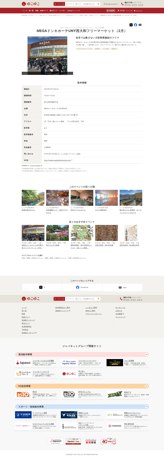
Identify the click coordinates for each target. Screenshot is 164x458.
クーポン (62, 10)
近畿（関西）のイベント (57, 15)
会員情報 (111, 10)
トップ (25, 10)
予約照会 (126, 10)
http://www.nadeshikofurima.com (57, 160)
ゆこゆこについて (111, 4)
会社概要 (119, 314)
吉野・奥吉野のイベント (77, 258)
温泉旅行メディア (73, 10)
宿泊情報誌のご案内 (62, 307)
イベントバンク (35, 165)
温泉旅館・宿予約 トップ (30, 15)
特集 (37, 10)
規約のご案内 (90, 311)
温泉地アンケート (62, 311)
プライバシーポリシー (93, 314)
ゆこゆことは (120, 307)
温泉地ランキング (28, 320)
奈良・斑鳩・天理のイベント (32, 258)
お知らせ (119, 311)
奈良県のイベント (72, 15)
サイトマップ (120, 317)
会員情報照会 (27, 326)
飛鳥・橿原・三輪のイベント (89, 15)
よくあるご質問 (91, 307)
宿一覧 (31, 10)
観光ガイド (53, 10)
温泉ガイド (44, 10)
